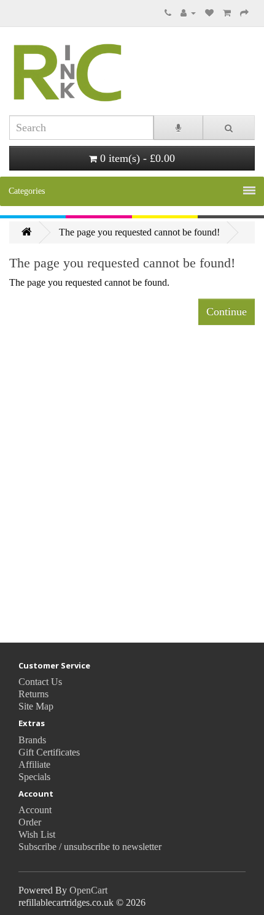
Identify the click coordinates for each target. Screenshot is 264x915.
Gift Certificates (49, 752)
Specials (34, 776)
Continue (226, 311)
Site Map (35, 706)
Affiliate (34, 764)
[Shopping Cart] (227, 12)
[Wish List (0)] (209, 12)
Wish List (36, 834)
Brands (32, 740)
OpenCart (88, 890)
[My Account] (188, 12)
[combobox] (81, 127)
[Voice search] (178, 127)
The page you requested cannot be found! (139, 232)
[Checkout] (244, 12)
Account (35, 810)
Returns (33, 694)
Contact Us (40, 681)
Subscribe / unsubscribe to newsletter (89, 846)
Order (29, 822)
